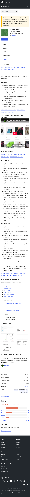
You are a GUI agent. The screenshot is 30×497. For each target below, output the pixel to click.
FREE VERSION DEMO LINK (8, 67)
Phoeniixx (13, 35)
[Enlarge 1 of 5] (12, 328)
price (27, 392)
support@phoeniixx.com (12, 310)
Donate (18, 456)
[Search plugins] (16, 11)
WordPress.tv (5, 459)
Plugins (17, 444)
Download (4, 39)
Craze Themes (7, 292)
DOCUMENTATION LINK (16, 157)
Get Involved (19, 451)
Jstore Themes (7, 288)
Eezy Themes (7, 290)
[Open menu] (28, 2)
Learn (2, 451)
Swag (18, 459)
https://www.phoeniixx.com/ (13, 303)
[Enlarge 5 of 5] (26, 338)
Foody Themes (7, 286)
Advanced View (5, 396)
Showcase (18, 439)
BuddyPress (5, 471)
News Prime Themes (8, 296)
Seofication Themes (8, 294)
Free (27, 389)
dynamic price (22, 389)
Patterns (18, 447)
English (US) (26, 386)
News (2, 442)
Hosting (3, 444)
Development (6, 55)
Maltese (7, 477)
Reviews (5, 48)
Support (5, 59)
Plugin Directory (5, 6)
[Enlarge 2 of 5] (12, 335)
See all (27, 420)
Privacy (3, 447)
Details (4, 44)
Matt (3, 466)
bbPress (4, 469)
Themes (18, 442)
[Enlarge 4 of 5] (26, 328)
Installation (5, 52)
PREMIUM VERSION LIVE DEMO (10, 155)
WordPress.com (6, 464)
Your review (4, 420)
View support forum (6, 431)
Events (17, 454)
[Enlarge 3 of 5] (12, 345)
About (2, 439)
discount (16, 389)
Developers (4, 456)
